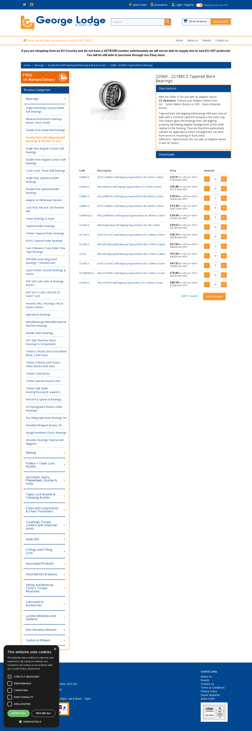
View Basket (220, 21)
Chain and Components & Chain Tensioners (42, 509)
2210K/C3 (84, 225)
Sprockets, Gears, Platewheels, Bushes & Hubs (41, 480)
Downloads (166, 154)
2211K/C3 (84, 234)
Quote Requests (210, 695)
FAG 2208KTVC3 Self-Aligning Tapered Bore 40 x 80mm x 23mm (130, 196)
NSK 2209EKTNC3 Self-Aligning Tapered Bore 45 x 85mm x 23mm (131, 215)
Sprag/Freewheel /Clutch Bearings (46, 432)
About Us (206, 676)
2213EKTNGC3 (86, 273)
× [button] (54, 649)
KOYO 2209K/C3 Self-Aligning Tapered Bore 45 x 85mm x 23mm (130, 206)
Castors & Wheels (38, 640)
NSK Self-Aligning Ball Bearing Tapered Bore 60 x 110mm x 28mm (131, 244)
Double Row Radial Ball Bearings (45, 130)
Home (179, 40)
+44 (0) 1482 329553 (80, 40)
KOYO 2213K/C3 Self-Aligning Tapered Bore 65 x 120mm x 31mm (131, 263)
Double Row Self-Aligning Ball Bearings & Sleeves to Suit (77, 65)
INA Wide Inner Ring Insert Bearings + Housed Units (41, 261)
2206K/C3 (84, 177)
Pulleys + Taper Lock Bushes (40, 465)
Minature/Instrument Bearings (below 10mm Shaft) (44, 120)
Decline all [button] (43, 713)
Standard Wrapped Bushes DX (44, 425)
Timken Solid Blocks (38, 373)
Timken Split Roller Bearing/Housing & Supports (43, 390)
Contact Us (207, 684)
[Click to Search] (167, 22)
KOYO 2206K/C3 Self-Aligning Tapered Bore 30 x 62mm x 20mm (130, 177)
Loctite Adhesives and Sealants (41, 617)
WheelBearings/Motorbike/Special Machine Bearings (46, 323)
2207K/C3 (84, 186)
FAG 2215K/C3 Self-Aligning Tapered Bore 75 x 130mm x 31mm (130, 282)
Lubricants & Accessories (34, 603)
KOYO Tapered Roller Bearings (44, 240)
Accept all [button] (19, 713)
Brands (207, 40)
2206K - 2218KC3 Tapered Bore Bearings (131, 65)
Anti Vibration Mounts (41, 630)
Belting (31, 453)
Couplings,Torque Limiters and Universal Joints (41, 525)
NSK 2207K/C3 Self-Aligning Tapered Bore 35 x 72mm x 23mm (129, 186)
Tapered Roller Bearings (40, 226)
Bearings (39, 65)
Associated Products (40, 563)
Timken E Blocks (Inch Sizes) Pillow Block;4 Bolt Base (43, 364)
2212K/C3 (84, 244)
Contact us (221, 40)
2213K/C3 (84, 263)
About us (192, 40)
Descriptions (167, 88)
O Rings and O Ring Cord (39, 551)
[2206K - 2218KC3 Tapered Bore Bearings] (112, 98)
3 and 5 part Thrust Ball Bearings (45, 170)
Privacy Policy (209, 691)
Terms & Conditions (213, 687)
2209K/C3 (84, 206)
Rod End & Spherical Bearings (43, 399)
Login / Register (184, 4)
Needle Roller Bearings (39, 333)
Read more (34, 668)
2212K (82, 254)
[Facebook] (31, 4)
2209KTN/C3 (85, 215)
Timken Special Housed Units (43, 381)
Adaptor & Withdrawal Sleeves (44, 200)
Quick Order (139, 4)
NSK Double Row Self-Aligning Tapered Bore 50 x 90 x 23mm (128, 225)
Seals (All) (32, 539)
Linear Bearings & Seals (40, 218)
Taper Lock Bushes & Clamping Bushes (40, 496)
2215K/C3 (84, 282)
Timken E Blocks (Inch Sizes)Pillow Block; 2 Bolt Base (46, 353)
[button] (31, 721)
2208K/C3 (84, 196)
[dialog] (31, 686)
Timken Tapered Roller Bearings (45, 233)
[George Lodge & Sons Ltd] (63, 23)
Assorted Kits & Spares (41, 574)
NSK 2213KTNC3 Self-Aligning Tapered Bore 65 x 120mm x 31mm (131, 273)
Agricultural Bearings (38, 314)
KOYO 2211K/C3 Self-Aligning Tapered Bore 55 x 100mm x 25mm (131, 234)
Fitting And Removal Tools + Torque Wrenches (39, 588)
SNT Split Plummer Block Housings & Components (41, 342)
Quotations (160, 4)
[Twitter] (24, 4)
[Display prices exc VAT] (199, 5)
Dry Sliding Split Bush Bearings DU (46, 418)
